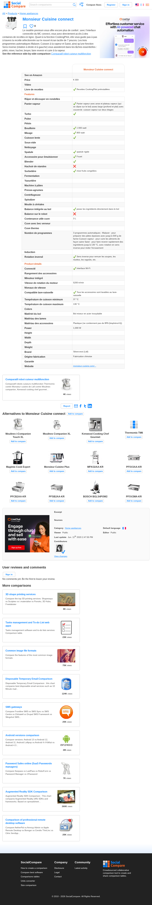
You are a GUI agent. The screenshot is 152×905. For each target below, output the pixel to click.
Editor (106, 532)
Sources (58, 520)
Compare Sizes (93, 5)
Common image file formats (20, 650)
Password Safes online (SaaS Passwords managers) (28, 765)
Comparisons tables (30, 876)
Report (66, 406)
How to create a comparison (34, 868)
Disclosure (59, 868)
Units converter (28, 881)
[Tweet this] (85, 406)
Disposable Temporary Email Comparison (28, 679)
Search (74, 4)
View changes (60, 556)
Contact (58, 876)
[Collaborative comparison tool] (14, 5)
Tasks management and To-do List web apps (27, 624)
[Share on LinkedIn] (90, 406)
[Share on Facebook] (81, 406)
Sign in (125, 5)
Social (117, 864)
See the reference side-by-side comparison (26, 53)
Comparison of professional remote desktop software (25, 821)
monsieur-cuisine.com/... (84, 366)
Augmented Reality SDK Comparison (26, 791)
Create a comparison (82, 5)
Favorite (25, 26)
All (3, 13)
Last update (60, 537)
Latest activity (81, 868)
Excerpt (58, 512)
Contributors (60, 541)
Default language (111, 528)
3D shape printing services (20, 594)
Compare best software (32, 872)
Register (111, 5)
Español (147, 5)
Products (12, 13)
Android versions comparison (22, 735)
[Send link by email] (76, 406)
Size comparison (28, 885)
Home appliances (29, 13)
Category (58, 528)
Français (142, 5)
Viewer (57, 532)
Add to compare (75, 414)
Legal (57, 872)
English (137, 5)
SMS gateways (13, 707)
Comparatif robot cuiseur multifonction (71, 53)
